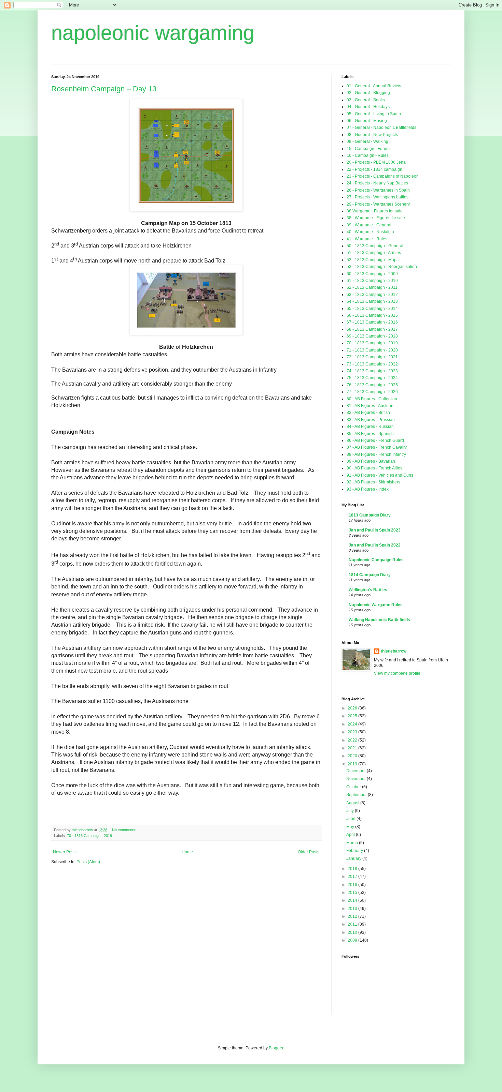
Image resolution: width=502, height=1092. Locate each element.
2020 (353, 755)
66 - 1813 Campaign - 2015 (372, 315)
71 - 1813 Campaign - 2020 (372, 350)
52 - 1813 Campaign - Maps (373, 259)
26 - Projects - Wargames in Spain (378, 190)
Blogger (276, 1048)
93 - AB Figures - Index (368, 489)
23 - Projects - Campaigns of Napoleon (383, 176)
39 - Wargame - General (369, 225)
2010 (353, 932)
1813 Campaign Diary (370, 515)
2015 (353, 892)
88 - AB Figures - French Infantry (376, 454)
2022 (353, 740)
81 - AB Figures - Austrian (370, 405)
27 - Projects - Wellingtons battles (377, 197)
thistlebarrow (393, 651)
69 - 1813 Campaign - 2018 (372, 336)
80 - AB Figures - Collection (372, 399)
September (357, 794)
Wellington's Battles (368, 589)
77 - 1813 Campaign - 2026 (372, 391)
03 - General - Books (366, 100)
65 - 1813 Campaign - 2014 (372, 308)
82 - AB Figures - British (368, 412)
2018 (353, 868)
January (354, 858)
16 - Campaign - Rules (368, 155)
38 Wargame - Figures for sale (375, 211)
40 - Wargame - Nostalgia (370, 231)
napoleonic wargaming (152, 32)
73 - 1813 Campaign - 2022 (372, 364)
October (354, 786)
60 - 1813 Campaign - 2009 (372, 273)
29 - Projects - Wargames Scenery (378, 204)
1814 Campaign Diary (370, 574)
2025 (353, 716)
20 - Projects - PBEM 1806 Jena (376, 162)
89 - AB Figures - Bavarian (371, 461)
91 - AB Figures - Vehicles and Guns (380, 475)
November (356, 778)
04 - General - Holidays (368, 106)
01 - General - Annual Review (374, 86)
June (351, 818)
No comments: (124, 830)
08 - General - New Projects (372, 134)
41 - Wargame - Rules (367, 239)
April (351, 834)
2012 (353, 916)
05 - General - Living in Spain (374, 113)
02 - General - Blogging (368, 92)
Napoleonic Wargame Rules (376, 604)
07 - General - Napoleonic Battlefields (381, 127)
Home (187, 852)
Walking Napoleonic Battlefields (379, 619)
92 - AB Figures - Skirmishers (373, 482)
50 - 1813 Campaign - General (375, 245)
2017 (353, 876)
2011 (353, 924)
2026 (353, 708)
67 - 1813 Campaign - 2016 (372, 322)
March (352, 842)
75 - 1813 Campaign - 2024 (372, 377)
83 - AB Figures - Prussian (371, 419)
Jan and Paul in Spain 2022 (375, 545)
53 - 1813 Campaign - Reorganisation (382, 266)
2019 (353, 764)
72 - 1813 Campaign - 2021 (372, 357)
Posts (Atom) (88, 861)
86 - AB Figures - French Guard (375, 440)
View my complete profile (397, 673)
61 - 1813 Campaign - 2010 (372, 280)
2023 (353, 732)
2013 (353, 908)
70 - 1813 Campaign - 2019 (89, 836)
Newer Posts (64, 852)
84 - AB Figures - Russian (370, 426)
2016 (353, 884)
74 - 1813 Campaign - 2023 (372, 371)
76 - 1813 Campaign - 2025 (372, 385)
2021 (353, 748)
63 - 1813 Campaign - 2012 (372, 294)
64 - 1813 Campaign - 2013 (372, 301)
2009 (353, 940)
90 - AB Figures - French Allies (374, 468)
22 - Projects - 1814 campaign (374, 169)
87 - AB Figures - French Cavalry (377, 447)
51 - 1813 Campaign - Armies (374, 252)
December (356, 770)
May (350, 826)
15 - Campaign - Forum (368, 148)
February (355, 850)
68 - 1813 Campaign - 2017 (372, 329)
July (350, 810)
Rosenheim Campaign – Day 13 (103, 89)
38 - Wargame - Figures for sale (376, 217)
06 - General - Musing (367, 120)
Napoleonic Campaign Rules (376, 559)
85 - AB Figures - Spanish (370, 433)
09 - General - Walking (367, 141)
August (353, 803)
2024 (353, 724)
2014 (353, 900)
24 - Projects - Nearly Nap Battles (377, 183)
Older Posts (308, 852)
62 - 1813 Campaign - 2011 (372, 287)
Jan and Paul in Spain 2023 (375, 530)
